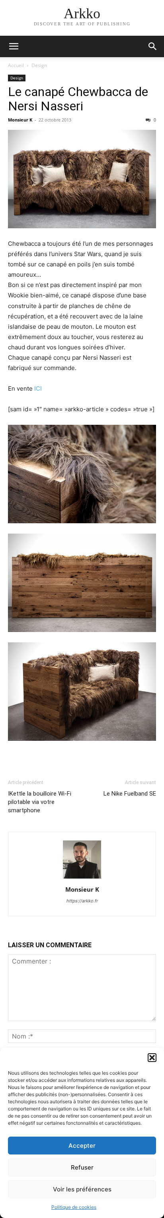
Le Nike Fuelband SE (129, 793)
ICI (38, 388)
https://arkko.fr (82, 901)
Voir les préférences (82, 1189)
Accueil (16, 65)
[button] (152, 1058)
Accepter (82, 1145)
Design (39, 65)
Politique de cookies (73, 1207)
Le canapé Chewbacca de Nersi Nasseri (78, 99)
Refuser (82, 1167)
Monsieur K (20, 120)
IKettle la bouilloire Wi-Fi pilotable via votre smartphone (39, 802)
